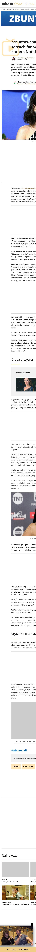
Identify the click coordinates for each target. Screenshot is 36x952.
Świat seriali (10, 9)
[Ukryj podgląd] (32, 924)
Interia (3, 9)
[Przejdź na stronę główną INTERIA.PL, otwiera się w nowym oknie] (8, 3)
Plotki (17, 9)
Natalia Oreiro (28, 766)
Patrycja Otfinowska (27, 58)
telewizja (16, 766)
